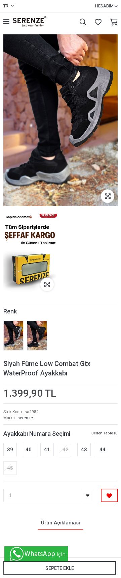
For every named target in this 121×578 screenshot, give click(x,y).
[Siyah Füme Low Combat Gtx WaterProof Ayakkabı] (13, 336)
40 (29, 450)
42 (66, 450)
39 (10, 450)
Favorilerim (96, 21)
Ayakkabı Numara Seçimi (36, 433)
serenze (25, 418)
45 (10, 468)
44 (102, 450)
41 (47, 450)
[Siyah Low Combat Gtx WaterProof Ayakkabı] (37, 336)
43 (84, 450)
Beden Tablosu (104, 433)
